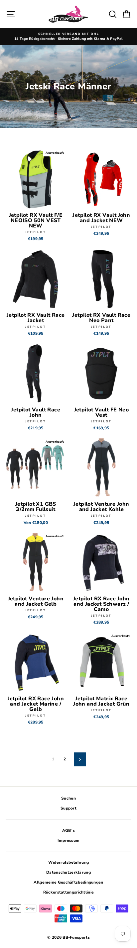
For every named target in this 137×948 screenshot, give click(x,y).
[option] (68, 37)
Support (68, 808)
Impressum (69, 840)
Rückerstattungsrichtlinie (68, 892)
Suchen (68, 798)
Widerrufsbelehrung (68, 862)
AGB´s (68, 830)
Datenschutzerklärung (68, 872)
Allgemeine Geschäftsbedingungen (68, 882)
